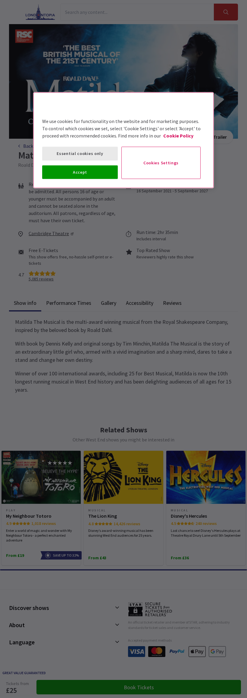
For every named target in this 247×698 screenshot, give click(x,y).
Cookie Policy (178, 136)
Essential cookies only (80, 153)
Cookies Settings (161, 163)
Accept (80, 172)
